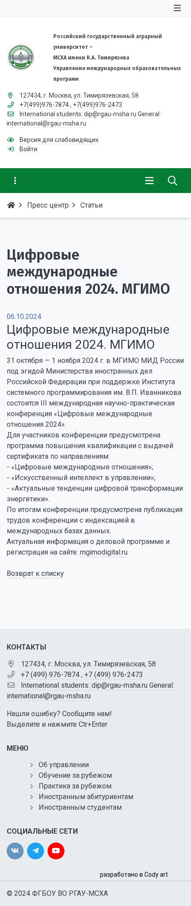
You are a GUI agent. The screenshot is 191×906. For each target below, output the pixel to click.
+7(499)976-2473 (97, 104)
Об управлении (64, 764)
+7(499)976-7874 (44, 104)
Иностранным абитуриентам (86, 796)
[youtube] (56, 851)
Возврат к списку (35, 573)
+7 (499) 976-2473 (113, 674)
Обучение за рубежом (75, 775)
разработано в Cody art (134, 874)
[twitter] (35, 851)
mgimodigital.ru (103, 552)
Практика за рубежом (75, 786)
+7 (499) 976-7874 (50, 674)
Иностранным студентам (80, 807)
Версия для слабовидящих (59, 139)
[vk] (15, 851)
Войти (28, 149)
